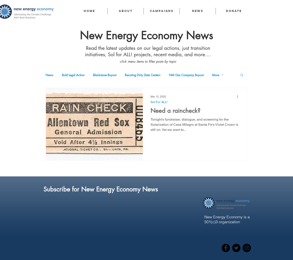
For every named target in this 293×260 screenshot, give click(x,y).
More (215, 75)
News (49, 75)
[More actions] (238, 96)
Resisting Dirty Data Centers (142, 75)
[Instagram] (247, 248)
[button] (125, 11)
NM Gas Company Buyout (186, 75)
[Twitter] (236, 248)
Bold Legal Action (73, 75)
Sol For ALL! (159, 102)
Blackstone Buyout (104, 75)
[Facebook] (226, 248)
